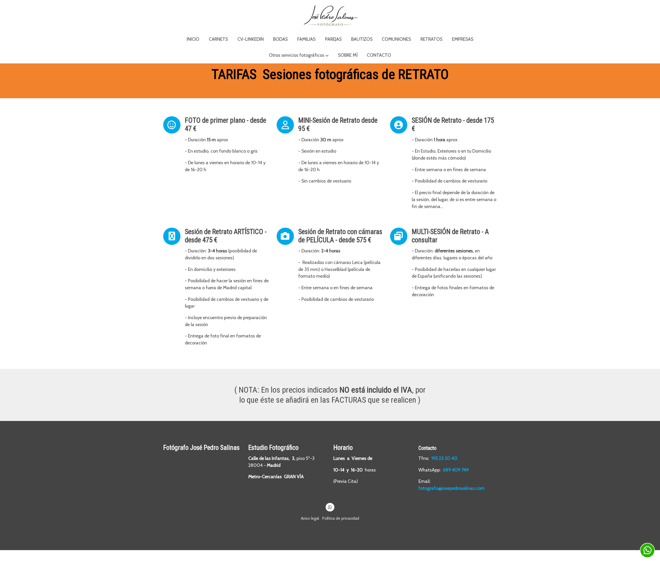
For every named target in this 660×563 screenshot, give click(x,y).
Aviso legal (310, 518)
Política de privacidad (340, 518)
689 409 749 (456, 470)
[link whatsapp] (330, 506)
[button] (298, 55)
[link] (330, 15)
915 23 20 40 (444, 458)
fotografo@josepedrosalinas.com (451, 488)
